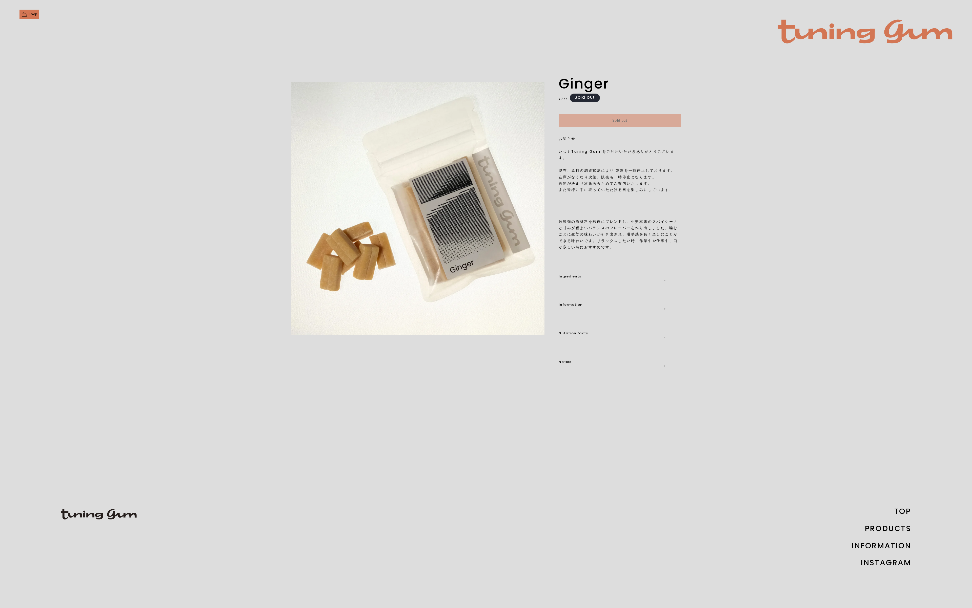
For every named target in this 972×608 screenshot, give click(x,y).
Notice (565, 362)
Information (570, 305)
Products (888, 529)
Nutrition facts (573, 333)
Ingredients (570, 276)
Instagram (886, 563)
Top (902, 512)
